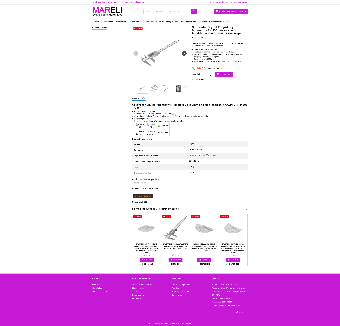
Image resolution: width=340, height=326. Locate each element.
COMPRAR (223, 74)
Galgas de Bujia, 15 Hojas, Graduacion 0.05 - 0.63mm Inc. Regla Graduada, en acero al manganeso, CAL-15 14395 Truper (146, 248)
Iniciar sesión (225, 2)
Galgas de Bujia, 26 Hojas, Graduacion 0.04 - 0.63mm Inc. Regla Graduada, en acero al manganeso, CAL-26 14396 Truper (233, 248)
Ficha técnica (140, 183)
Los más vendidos (100, 291)
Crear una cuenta (240, 2)
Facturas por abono (180, 291)
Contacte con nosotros (142, 284)
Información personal (181, 284)
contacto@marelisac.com (133, 2)
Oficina (135, 291)
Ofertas (95, 284)
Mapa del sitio (138, 288)
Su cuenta (177, 278)
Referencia (137, 202)
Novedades (97, 288)
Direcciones (177, 295)
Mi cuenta (136, 298)
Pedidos (175, 288)
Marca (194, 38)
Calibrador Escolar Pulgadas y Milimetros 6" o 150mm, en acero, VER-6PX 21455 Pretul (175, 246)
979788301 (107, 2)
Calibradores (99, 27)
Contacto (217, 278)
